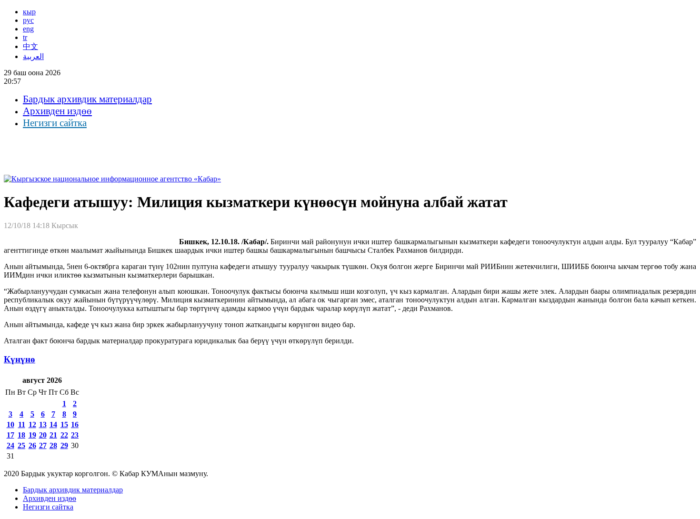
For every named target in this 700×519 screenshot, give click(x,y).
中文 (30, 46)
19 (32, 435)
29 (64, 445)
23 (75, 435)
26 (32, 445)
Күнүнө (19, 359)
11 (21, 424)
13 (43, 424)
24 (10, 445)
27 (43, 445)
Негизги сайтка (55, 123)
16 (75, 424)
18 (21, 435)
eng (28, 29)
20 (43, 435)
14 (53, 424)
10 (10, 424)
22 (64, 435)
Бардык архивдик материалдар (87, 99)
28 (53, 445)
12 (32, 424)
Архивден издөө (57, 111)
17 (10, 435)
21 (53, 435)
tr (25, 37)
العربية (33, 56)
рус (28, 20)
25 (21, 445)
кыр (29, 12)
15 (64, 424)
